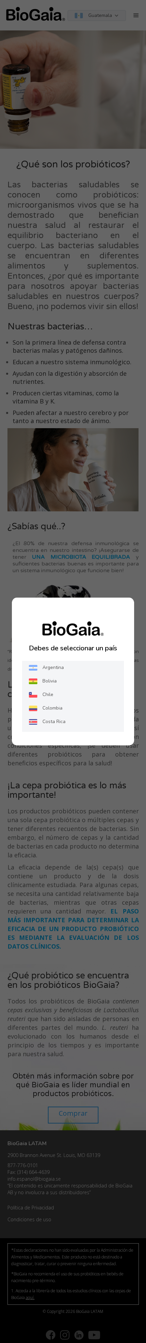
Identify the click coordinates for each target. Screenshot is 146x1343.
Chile (47, 694)
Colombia (52, 708)
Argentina (53, 667)
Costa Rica (54, 721)
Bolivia (49, 681)
